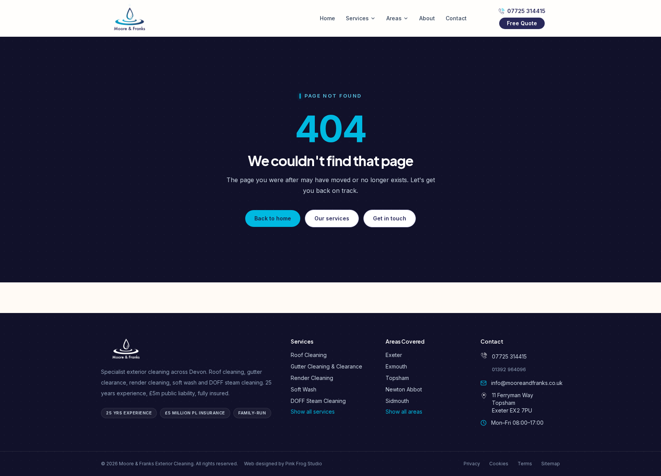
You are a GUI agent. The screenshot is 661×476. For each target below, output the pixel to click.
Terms (525, 463)
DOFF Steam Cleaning (318, 401)
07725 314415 (526, 11)
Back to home (272, 218)
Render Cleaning (312, 378)
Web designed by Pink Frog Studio (283, 463)
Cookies (498, 463)
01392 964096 (509, 369)
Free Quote (522, 23)
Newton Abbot (404, 389)
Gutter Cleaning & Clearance (326, 366)
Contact (456, 18)
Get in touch (389, 218)
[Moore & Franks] (130, 18)
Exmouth (396, 366)
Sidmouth (397, 401)
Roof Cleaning (309, 355)
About (427, 18)
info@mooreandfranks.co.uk (527, 383)
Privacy (472, 463)
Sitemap (550, 463)
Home (327, 18)
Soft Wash (303, 389)
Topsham (397, 378)
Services (357, 18)
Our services (331, 218)
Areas (394, 18)
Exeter (394, 355)
